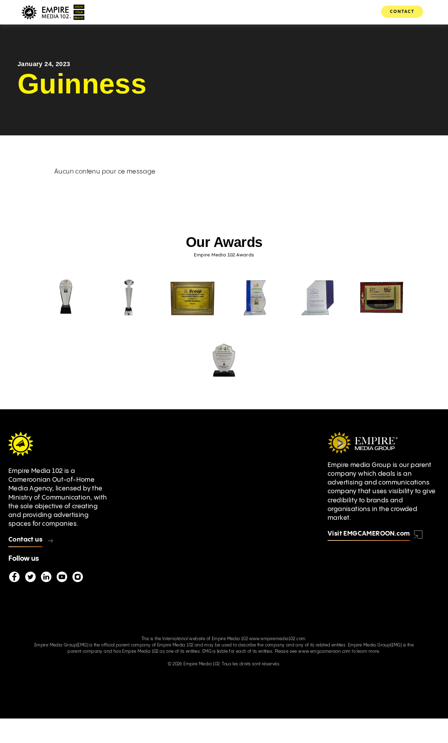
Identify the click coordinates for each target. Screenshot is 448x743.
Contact (402, 11)
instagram (77, 577)
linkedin (46, 577)
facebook (14, 577)
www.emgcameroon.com (324, 651)
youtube (62, 577)
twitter (30, 577)
